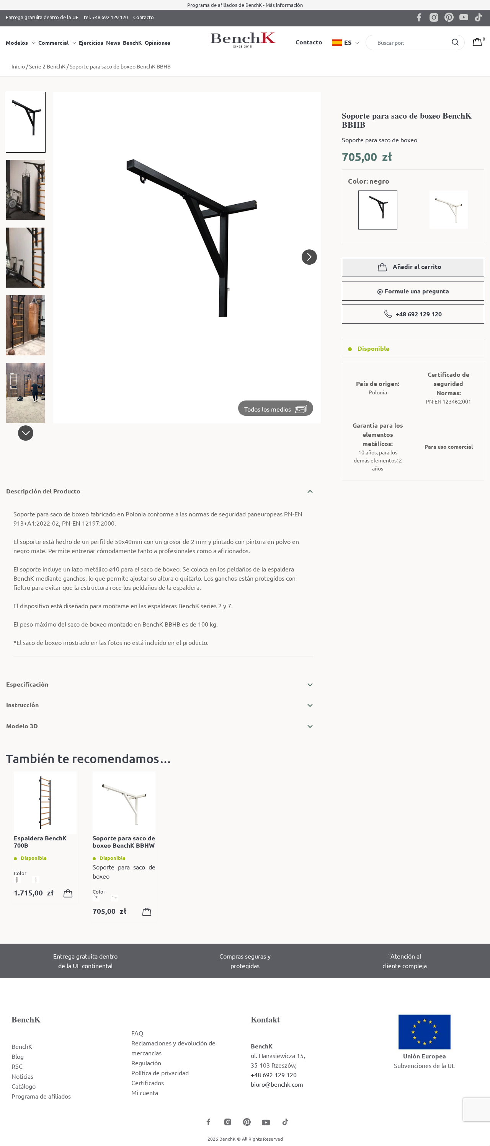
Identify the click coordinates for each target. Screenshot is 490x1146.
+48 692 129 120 (419, 314)
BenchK (132, 42)
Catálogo (23, 1086)
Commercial (53, 42)
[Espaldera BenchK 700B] (45, 803)
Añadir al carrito (416, 266)
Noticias (22, 1076)
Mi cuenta (144, 1092)
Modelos (17, 42)
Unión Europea (424, 1056)
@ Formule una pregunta (413, 291)
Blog (17, 1056)
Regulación (146, 1062)
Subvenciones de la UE (424, 1065)
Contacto (143, 17)
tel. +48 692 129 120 (106, 17)
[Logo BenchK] (245, 39)
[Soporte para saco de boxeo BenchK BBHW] (124, 803)
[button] (25, 433)
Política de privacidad (160, 1072)
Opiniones (157, 42)
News (113, 42)
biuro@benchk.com (277, 1084)
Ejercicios (91, 42)
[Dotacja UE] (424, 1031)
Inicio (18, 66)
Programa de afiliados (41, 1096)
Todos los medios (267, 409)
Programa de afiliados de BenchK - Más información (245, 5)
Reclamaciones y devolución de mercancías (173, 1047)
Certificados (147, 1082)
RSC (17, 1066)
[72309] (149, 912)
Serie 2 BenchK (47, 66)
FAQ (137, 1033)
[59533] (70, 894)
